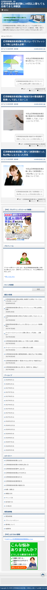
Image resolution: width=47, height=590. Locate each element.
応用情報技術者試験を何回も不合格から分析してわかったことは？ (24, 317)
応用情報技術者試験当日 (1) (14, 477)
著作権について (10, 524)
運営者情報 (9, 516)
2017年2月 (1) (10, 413)
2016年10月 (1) (10, 429)
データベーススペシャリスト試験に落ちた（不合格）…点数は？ (23, 333)
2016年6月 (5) (10, 446)
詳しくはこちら (10, 276)
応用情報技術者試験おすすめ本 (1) (16, 473)
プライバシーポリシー (12, 520)
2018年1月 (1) (10, 384)
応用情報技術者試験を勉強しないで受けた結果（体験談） (23, 341)
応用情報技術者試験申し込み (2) (15, 469)
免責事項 (8, 528)
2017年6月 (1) (10, 396)
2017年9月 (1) (10, 388)
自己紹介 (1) (9, 502)
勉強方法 (37, 144)
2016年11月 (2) (10, 425)
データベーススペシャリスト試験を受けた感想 (19, 347)
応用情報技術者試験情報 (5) (14, 481)
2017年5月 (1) (10, 400)
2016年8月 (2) (10, 438)
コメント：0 (42, 90)
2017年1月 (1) (10, 417)
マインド (8, 36)
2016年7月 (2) (10, 442)
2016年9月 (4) (10, 433)
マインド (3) (9, 497)
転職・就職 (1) (10, 489)
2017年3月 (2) (10, 409)
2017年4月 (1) (10, 404)
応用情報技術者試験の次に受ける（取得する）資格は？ (22, 367)
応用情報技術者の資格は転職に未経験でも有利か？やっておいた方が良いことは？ (24, 300)
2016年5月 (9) (10, 450)
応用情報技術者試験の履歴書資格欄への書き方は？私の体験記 (24, 354)
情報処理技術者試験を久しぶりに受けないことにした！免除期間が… (24, 325)
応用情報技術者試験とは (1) (14, 460)
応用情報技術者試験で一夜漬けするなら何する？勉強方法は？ (24, 360)
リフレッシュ (30, 89)
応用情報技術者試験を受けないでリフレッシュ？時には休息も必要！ (24, 308)
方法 (44, 199)
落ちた (35, 199)
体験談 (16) (9, 493)
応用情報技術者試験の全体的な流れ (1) (17, 464)
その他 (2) (8, 506)
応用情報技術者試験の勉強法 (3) (15, 485)
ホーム (3, 36)
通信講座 (43, 144)
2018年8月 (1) (10, 380)
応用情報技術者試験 (40, 89)
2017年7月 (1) (10, 392)
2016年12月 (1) (10, 421)
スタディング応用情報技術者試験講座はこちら (19, 539)
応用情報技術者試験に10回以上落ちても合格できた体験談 (23, 5)
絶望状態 (40, 199)
